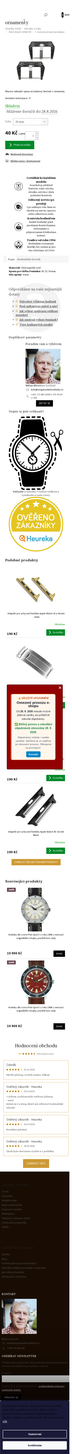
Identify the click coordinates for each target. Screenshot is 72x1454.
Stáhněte (18, 491)
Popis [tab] (11, 259)
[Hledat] (45, 14)
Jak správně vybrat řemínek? (39, 320)
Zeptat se (44, 403)
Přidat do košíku (22, 145)
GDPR (5, 1227)
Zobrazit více (36, 1163)
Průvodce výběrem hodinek (38, 301)
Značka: (13, 28)
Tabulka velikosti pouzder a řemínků (24, 1268)
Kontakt (33, 754)
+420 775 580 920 (16, 1348)
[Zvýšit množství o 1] (37, 134)
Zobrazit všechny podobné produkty (36, 862)
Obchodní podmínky (14, 1222)
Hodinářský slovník (28, 259)
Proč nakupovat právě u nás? (39, 306)
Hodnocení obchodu (36, 1046)
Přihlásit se (11, 1397)
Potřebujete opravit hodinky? (19, 1263)
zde (5, 1421)
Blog (4, 1259)
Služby (6, 1254)
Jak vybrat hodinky (13, 1272)
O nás (5, 1191)
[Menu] (64, 14)
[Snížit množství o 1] (37, 138)
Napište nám (9, 1200)
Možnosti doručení (21, 154)
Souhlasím (35, 1445)
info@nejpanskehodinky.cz (47, 389)
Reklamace (8, 1213)
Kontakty (7, 1196)
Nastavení (34, 1434)
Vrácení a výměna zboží (16, 1218)
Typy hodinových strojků (36, 324)
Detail (59, 953)
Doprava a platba (12, 1209)
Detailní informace (16, 98)
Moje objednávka (12, 1205)
